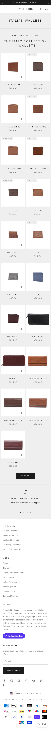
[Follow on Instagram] (11, 680)
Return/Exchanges (11, 582)
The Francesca (38, 379)
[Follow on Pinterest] (26, 680)
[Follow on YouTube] (33, 680)
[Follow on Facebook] (4, 680)
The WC (6, 568)
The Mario (13, 337)
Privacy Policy (9, 591)
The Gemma (13, 463)
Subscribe (13, 670)
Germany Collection (12, 544)
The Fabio (38, 85)
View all (25, 476)
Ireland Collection (10, 535)
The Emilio (38, 253)
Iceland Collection (11, 530)
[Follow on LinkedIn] (4, 685)
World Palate (8, 577)
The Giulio (38, 295)
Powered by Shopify (37, 699)
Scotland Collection (11, 540)
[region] (25, 499)
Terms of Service (10, 596)
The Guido (13, 295)
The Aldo (37, 211)
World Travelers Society (13, 572)
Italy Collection (9, 526)
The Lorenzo (13, 127)
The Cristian (13, 85)
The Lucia (38, 337)
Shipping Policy (9, 586)
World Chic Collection (12, 549)
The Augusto (13, 169)
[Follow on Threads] (19, 680)
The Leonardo (37, 127)
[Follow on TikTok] (41, 680)
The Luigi (13, 211)
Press (5, 563)
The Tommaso (38, 169)
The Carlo (13, 253)
